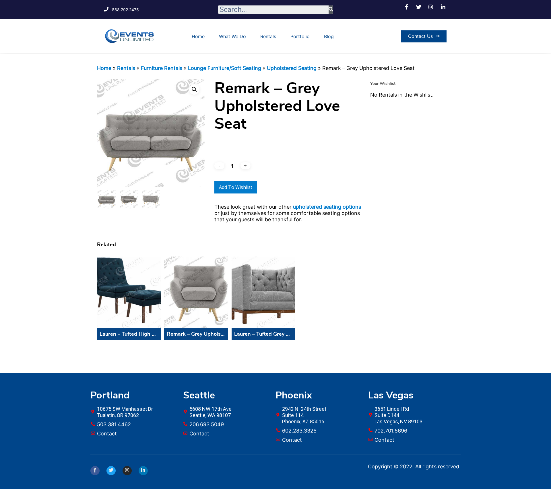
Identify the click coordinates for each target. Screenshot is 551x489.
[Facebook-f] (95, 470)
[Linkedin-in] (143, 470)
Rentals (268, 36)
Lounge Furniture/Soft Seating (224, 68)
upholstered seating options (327, 207)
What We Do (232, 36)
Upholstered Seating (292, 68)
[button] (424, 36)
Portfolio (300, 36)
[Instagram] (127, 470)
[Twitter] (111, 470)
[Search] (331, 9)
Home (198, 36)
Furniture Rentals (161, 68)
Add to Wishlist (235, 187)
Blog (329, 36)
